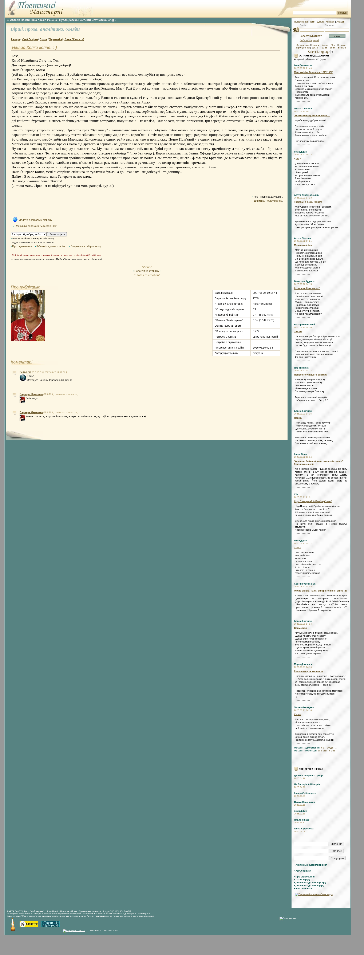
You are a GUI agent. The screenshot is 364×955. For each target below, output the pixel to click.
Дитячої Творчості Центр (308, 775)
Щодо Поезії (52, 911)
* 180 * (297, 547)
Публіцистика (68, 19)
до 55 (324, 47)
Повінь (298, 418)
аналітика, (53, 29)
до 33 (315, 47)
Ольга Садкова (303, 108)
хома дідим (300, 151)
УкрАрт (340, 21)
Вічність (342, 47)
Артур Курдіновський (306, 195)
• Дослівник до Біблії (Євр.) (310, 882)
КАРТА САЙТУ (14, 911)
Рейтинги (84, 19)
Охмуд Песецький (304, 802)
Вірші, (18, 29)
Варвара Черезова (31, 394)
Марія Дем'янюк (303, 664)
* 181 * (297, 158)
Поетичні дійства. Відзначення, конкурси (80, 911)
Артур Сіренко (302, 238)
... (336, 747)
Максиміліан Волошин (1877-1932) (313, 72)
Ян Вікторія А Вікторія (307, 784)
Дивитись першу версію (268, 200)
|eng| (110, 19)
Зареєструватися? (311, 36)
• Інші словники (303, 888)
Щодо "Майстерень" (34, 911)
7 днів (332, 750)
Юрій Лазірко (30, 39)
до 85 (333, 47)
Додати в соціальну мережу (35, 220)
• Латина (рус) (302, 879)
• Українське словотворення (310, 865)
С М (296, 494)
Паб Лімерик (301, 367)
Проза (43, 39)
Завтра (298, 331)
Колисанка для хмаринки (308, 671)
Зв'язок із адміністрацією (51, 246)
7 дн (323, 747)
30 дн (330, 747)
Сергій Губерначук (305, 583)
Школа (320, 21)
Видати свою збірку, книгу (86, 246)
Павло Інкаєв (301, 819)
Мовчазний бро (303, 245)
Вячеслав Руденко (304, 281)
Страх (297, 714)
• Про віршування (304, 876)
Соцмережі (300, 628)
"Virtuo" (147, 267)
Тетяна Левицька (304, 707)
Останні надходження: (307, 747)
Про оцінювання (22, 246)
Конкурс (330, 21)
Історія (341, 45)
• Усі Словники (302, 870)
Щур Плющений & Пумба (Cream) (313, 501)
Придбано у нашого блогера (310, 374)
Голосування (301, 21)
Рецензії (52, 19)
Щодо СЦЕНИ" (110, 911)
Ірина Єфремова (303, 828)
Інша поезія (38, 19)
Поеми (25, 19)
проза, (32, 29)
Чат (333, 45)
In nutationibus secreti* (307, 288)
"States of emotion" (147, 275)
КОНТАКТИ (125, 911)
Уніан (325, 45)
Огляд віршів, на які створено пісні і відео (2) (320, 590)
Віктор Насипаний (304, 324)
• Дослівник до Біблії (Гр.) (309, 885)
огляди (73, 29)
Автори (15, 19)
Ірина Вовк (300, 454)
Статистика (99, 19)
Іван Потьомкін (303, 65)
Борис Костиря (303, 411)
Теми (313, 21)
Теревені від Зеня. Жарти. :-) (66, 39)
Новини (315, 45)
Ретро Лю (25, 372)
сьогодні (322, 750)
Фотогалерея (303, 45)
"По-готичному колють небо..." (312, 115)
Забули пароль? (309, 40)
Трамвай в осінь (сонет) (308, 202)
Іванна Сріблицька (305, 793)
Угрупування (303, 47)
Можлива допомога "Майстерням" (36, 226)
